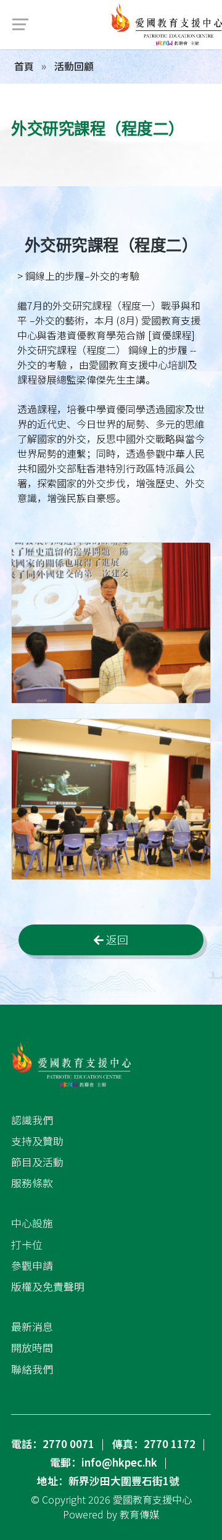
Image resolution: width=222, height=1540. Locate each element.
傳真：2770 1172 (153, 1443)
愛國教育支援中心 (152, 1499)
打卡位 (27, 1244)
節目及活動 (37, 1162)
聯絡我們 (32, 1369)
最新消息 (32, 1326)
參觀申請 (32, 1265)
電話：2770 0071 (52, 1443)
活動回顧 (73, 66)
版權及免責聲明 (47, 1286)
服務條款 (32, 1183)
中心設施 (32, 1223)
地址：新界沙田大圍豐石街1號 (108, 1480)
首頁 (24, 66)
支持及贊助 (37, 1141)
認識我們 (32, 1120)
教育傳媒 (139, 1514)
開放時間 (32, 1347)
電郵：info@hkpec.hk (103, 1462)
